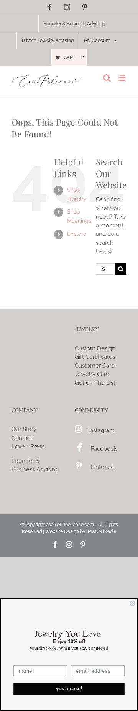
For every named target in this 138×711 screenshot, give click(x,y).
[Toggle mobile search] (107, 78)
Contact (22, 438)
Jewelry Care (92, 374)
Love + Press (28, 446)
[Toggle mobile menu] (122, 78)
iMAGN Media (102, 531)
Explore (76, 234)
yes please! (69, 688)
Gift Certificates (95, 356)
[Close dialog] (133, 603)
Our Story (24, 429)
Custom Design (95, 348)
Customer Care (95, 365)
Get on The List (95, 382)
